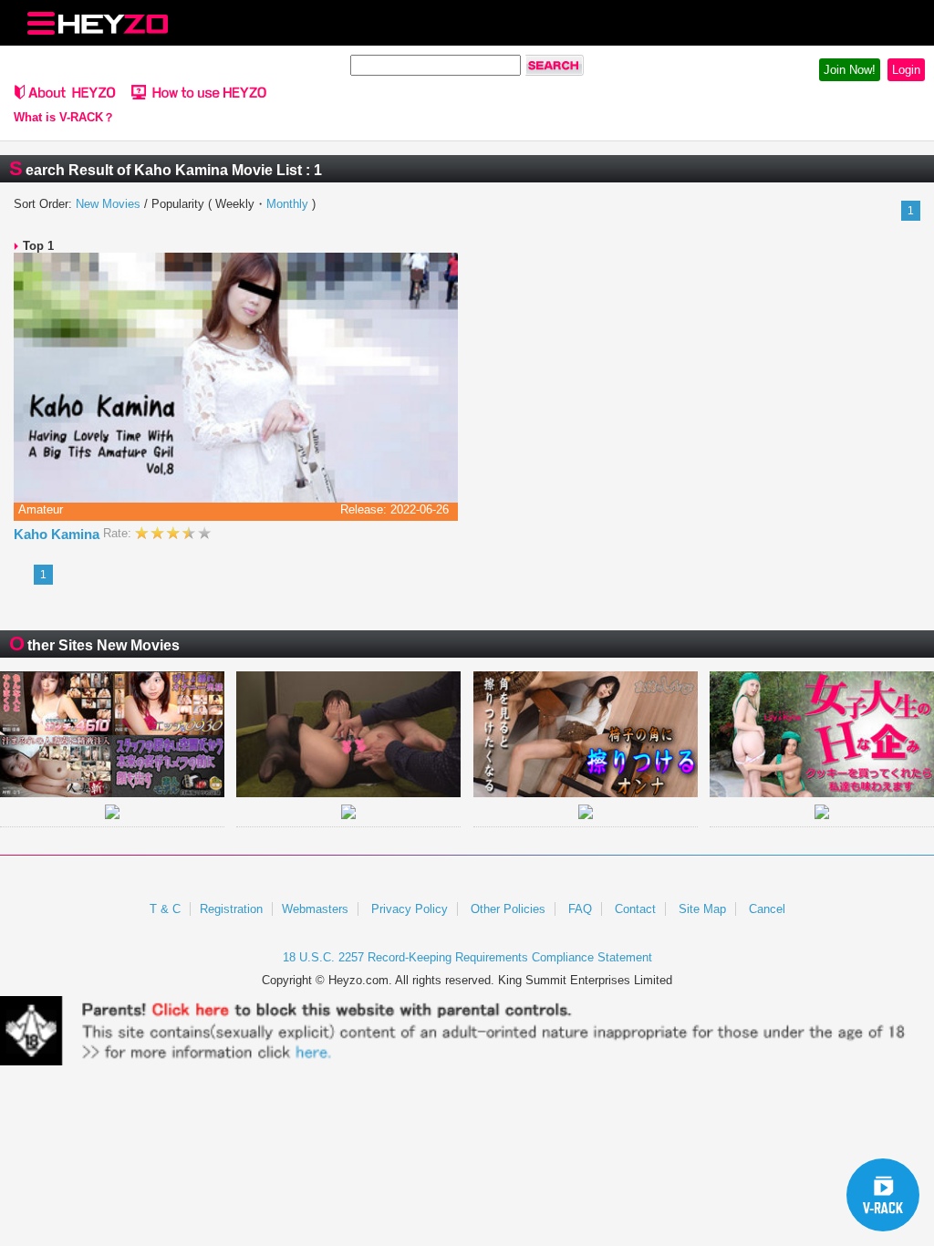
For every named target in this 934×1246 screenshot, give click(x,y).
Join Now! (850, 70)
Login (906, 70)
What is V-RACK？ (64, 117)
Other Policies (508, 909)
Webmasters (315, 909)
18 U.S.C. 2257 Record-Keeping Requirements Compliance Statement (467, 957)
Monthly (287, 204)
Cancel (767, 909)
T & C (165, 909)
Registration (231, 909)
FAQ (580, 909)
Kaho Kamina (58, 534)
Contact (635, 909)
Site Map (702, 909)
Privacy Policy (409, 909)
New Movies (108, 204)
